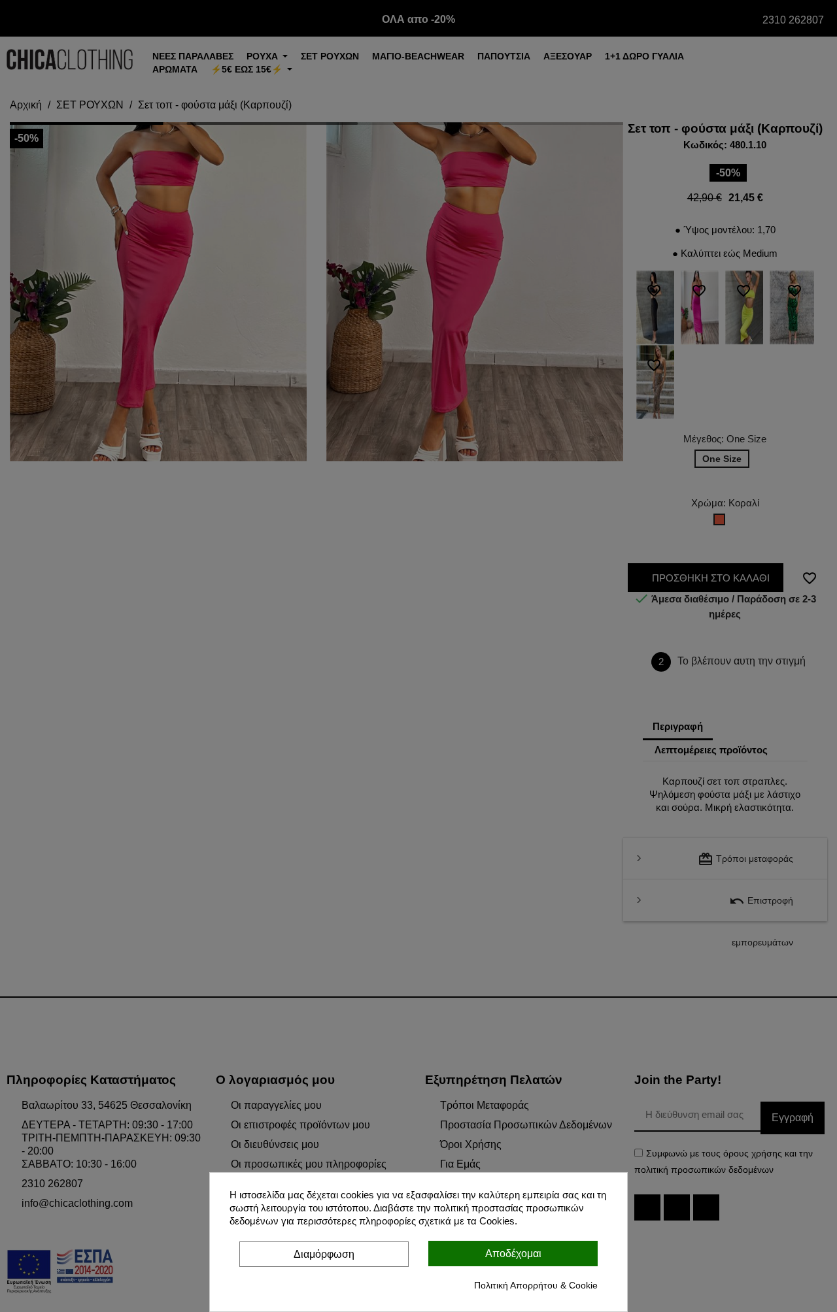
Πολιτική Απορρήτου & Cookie (536, 1285)
